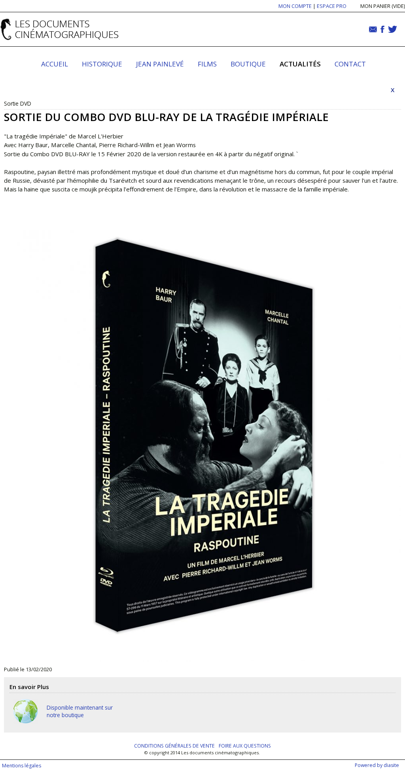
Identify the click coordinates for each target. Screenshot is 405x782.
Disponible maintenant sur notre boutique (80, 711)
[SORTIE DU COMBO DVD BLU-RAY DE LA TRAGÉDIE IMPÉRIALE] (202, 433)
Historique (102, 63)
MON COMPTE (295, 5)
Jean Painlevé (160, 63)
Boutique (248, 63)
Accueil (54, 63)
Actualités (300, 63)
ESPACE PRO (331, 5)
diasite (391, 765)
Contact (350, 63)
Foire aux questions (245, 745)
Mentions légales (21, 765)
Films (207, 63)
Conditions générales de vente (174, 745)
